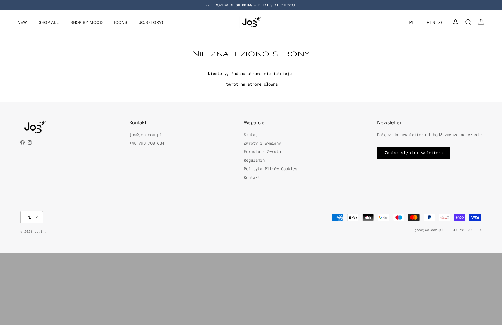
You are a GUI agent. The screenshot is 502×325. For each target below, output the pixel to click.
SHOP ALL (49, 22)
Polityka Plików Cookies (270, 168)
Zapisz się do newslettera (414, 152)
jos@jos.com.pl (145, 134)
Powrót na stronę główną (251, 84)
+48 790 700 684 (146, 143)
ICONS (120, 22)
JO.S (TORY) (151, 22)
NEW (22, 22)
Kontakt (252, 177)
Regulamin (254, 160)
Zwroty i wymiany (262, 143)
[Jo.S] (251, 22)
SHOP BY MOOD (86, 22)
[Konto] (454, 22)
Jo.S (40, 231)
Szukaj (251, 134)
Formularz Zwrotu (262, 151)
